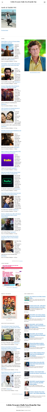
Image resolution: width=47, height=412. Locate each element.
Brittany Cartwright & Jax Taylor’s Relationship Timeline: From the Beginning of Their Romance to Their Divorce (10, 348)
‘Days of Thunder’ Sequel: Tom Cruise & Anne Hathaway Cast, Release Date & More (10, 326)
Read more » (12, 59)
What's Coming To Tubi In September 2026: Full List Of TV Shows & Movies (11, 152)
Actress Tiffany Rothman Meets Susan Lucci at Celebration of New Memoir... (37, 354)
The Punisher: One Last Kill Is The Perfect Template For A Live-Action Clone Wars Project (10, 65)
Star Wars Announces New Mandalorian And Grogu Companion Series (11, 131)
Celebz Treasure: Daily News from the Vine (23, 2)
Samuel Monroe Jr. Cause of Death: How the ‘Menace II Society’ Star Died (11, 372)
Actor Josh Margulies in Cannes (35, 72)
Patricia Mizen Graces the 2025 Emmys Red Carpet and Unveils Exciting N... (37, 364)
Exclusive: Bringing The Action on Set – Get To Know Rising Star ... (37, 393)
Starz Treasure (15, 287)
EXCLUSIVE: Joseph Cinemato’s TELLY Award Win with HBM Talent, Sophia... (37, 383)
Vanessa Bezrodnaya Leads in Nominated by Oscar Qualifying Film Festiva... (37, 345)
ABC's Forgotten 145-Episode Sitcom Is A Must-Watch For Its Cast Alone (10, 109)
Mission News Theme (19, 410)
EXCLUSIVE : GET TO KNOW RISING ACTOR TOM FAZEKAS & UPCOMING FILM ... (37, 326)
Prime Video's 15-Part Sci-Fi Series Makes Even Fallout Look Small (10, 42)
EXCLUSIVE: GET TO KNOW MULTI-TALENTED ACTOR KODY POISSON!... (38, 335)
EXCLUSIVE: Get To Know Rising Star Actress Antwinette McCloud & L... (37, 316)
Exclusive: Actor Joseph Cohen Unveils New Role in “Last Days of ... (38, 373)
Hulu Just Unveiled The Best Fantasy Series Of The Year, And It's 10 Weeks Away (10, 173)
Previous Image (4, 30)
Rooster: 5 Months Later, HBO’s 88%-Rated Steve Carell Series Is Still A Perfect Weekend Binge (11, 215)
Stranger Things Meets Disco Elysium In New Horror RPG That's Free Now (10, 86)
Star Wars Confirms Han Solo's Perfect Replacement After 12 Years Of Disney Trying (9, 237)
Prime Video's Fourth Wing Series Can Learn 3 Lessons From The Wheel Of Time (11, 193)
